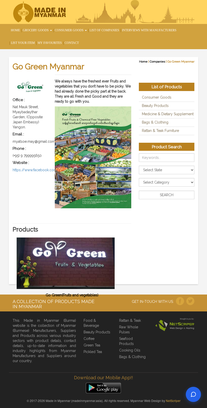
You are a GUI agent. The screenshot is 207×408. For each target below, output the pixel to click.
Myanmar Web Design (146, 400)
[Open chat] (193, 394)
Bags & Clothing (155, 122)
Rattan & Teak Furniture (160, 131)
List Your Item (23, 43)
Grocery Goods (36, 30)
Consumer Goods (69, 30)
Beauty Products (155, 106)
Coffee (89, 339)
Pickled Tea (93, 352)
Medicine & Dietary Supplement (168, 114)
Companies (157, 61)
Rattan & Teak (130, 320)
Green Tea (92, 345)
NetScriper (173, 400)
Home (15, 30)
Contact (72, 43)
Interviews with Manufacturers (149, 30)
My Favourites (50, 43)
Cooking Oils (129, 350)
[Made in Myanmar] (40, 12)
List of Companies (104, 30)
